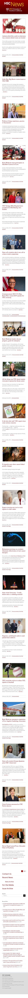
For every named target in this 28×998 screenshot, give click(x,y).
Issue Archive (7, 888)
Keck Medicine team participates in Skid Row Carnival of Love (13, 163)
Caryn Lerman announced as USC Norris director (12, 805)
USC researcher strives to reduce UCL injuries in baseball (13, 681)
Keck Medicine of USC (7, 724)
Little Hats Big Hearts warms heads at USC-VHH (13, 80)
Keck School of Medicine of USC (18, 556)
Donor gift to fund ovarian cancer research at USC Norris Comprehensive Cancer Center (13, 937)
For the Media (8, 885)
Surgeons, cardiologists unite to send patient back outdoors (13, 637)
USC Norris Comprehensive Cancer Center (13, 809)
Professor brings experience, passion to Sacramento (13, 122)
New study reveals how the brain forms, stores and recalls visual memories (13, 920)
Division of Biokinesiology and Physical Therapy (13, 985)
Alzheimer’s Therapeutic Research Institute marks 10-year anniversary (12, 961)
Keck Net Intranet (21, 316)
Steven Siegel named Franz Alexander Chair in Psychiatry (13, 847)
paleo (7, 429)
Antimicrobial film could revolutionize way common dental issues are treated (14, 37)
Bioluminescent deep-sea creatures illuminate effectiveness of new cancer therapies (13, 551)
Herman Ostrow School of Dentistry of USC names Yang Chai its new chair (12, 966)
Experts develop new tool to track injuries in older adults (12, 508)
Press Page (8, 526)
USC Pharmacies (6, 986)
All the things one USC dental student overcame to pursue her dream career (13, 380)
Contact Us (6, 874)
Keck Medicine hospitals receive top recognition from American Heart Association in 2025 (14, 925)
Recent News (7, 877)
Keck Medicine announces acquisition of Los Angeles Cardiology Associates (13, 720)
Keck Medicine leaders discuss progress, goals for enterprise (11, 340)
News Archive (9, 882)
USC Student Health (6, 988)
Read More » (4, 50)
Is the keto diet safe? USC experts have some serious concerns (14, 422)
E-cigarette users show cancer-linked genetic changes (13, 465)
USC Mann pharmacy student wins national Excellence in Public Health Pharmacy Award (13, 915)
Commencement (5, 316)
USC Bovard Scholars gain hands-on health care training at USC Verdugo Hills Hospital (14, 904)
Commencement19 (14, 316)
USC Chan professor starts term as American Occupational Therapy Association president (13, 943)
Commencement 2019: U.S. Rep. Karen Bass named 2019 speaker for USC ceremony (13, 295)
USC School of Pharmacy (7, 980)
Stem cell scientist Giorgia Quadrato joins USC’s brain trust (13, 762)
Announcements (15, 55)
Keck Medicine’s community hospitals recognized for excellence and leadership (12, 931)
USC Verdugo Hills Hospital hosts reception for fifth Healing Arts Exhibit (12, 207)
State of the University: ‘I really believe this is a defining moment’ (12, 593)
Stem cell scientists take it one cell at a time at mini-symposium (13, 253)
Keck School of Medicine (7, 978)
